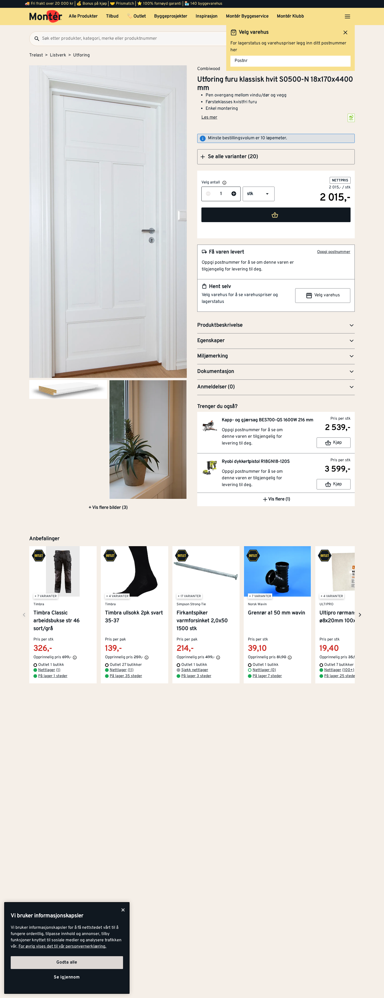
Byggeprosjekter (170, 16)
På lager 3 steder (196, 676)
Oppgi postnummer (333, 252)
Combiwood (208, 68)
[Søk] (35, 38)
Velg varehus (327, 295)
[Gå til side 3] (148, 439)
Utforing (81, 55)
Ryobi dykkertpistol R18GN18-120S (256, 462)
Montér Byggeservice (247, 16)
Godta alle (66, 962)
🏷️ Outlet (136, 16)
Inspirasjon (207, 16)
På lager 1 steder (52, 676)
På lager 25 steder (340, 676)
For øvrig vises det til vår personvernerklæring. (62, 946)
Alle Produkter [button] (83, 16)
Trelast (36, 55)
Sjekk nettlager (194, 670)
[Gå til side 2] (68, 389)
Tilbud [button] (112, 16)
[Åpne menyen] (347, 16)
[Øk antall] (233, 194)
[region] (67, 948)
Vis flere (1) (279, 499)
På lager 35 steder (126, 676)
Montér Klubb (290, 16)
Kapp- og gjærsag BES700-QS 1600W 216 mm (267, 420)
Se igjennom (67, 977)
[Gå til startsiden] (45, 16)
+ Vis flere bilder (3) (108, 508)
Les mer (209, 117)
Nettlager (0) (264, 670)
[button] (276, 156)
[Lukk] (123, 910)
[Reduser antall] (208, 194)
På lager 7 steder (267, 676)
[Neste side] (24, 614)
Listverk (58, 55)
